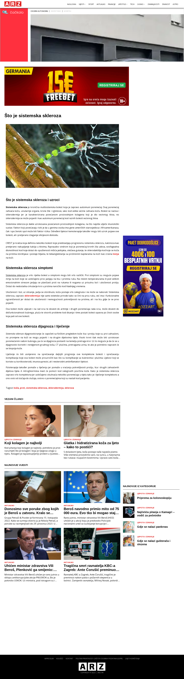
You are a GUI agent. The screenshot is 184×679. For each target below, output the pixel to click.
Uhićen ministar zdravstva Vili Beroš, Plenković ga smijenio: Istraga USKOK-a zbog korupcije (31, 568)
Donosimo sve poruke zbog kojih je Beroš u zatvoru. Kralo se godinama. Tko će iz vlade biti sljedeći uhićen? (31, 511)
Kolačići (59, 658)
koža (16, 387)
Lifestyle (122, 4)
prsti (22, 387)
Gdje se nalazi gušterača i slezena (153, 542)
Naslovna (71, 4)
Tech (132, 4)
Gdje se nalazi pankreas (152, 526)
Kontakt (69, 658)
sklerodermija (32, 295)
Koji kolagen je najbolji (23, 443)
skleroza (69, 387)
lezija (116, 253)
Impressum (49, 658)
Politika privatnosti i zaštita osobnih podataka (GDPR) (99, 658)
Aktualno (101, 4)
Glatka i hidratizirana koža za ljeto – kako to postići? (91, 445)
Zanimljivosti (153, 4)
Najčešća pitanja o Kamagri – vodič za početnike (156, 514)
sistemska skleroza (36, 387)
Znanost (166, 4)
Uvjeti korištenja (132, 658)
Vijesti (81, 4)
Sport (91, 4)
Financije (112, 4)
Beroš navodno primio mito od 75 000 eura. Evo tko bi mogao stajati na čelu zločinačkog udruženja (91, 511)
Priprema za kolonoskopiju (154, 497)
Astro (175, 4)
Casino (140, 4)
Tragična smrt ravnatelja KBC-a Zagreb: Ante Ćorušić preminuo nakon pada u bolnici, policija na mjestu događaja (90, 568)
